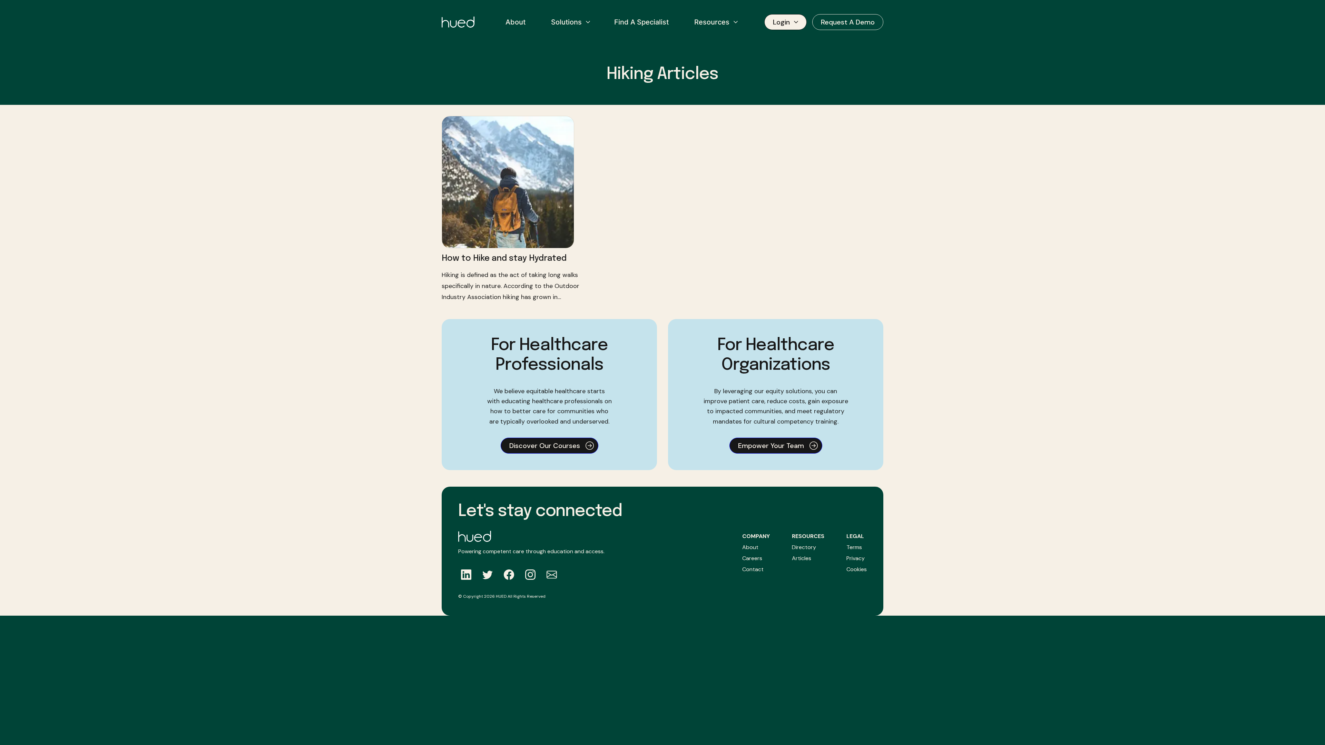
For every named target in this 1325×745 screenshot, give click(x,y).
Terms (854, 547)
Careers (752, 558)
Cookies (856, 569)
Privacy (855, 558)
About (750, 547)
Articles (801, 558)
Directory (804, 547)
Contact (753, 569)
